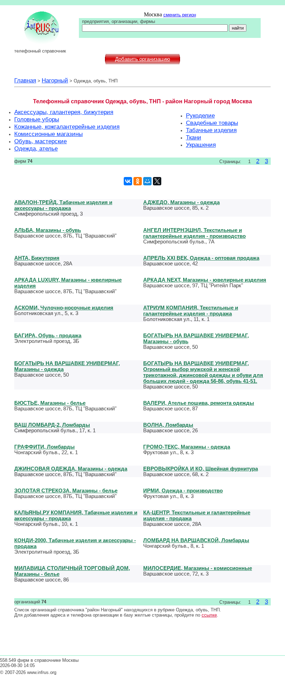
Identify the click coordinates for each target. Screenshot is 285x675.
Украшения (201, 144)
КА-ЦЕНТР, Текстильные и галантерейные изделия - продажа (196, 515)
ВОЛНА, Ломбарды (168, 425)
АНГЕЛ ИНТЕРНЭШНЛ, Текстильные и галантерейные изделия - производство (194, 233)
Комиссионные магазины (48, 133)
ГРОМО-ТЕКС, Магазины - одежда (186, 447)
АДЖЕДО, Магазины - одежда (181, 202)
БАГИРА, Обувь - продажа (47, 335)
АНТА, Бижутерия (36, 258)
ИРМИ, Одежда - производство (183, 490)
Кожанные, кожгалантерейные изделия (67, 126)
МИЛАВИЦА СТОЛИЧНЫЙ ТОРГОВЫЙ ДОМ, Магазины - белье (72, 571)
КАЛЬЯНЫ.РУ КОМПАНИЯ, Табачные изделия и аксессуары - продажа (75, 515)
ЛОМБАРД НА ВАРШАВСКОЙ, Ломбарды (196, 540)
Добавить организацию (142, 59)
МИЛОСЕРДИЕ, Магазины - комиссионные (197, 568)
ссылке (209, 615)
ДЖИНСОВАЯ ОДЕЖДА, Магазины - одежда (70, 469)
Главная (25, 80)
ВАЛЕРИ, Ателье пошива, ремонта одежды (198, 403)
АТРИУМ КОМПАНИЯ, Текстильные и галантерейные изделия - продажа (190, 310)
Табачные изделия (211, 130)
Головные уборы (36, 119)
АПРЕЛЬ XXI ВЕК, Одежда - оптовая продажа (201, 258)
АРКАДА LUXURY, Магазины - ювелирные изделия (68, 283)
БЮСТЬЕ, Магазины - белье (50, 403)
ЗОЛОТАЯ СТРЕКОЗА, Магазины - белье (65, 490)
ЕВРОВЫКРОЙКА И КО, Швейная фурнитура (200, 469)
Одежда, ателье (36, 148)
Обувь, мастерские (40, 141)
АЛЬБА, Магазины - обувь (47, 230)
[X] (157, 181)
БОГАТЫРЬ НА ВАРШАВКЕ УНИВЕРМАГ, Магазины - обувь (196, 338)
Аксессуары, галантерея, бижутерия (63, 112)
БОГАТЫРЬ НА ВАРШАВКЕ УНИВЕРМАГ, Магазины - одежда (67, 366)
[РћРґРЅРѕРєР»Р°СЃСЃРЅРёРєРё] (137, 181)
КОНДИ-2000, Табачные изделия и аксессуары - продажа (75, 543)
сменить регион (179, 14)
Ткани (193, 137)
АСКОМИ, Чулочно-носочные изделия (63, 308)
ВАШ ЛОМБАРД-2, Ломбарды (52, 425)
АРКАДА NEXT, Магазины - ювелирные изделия (204, 280)
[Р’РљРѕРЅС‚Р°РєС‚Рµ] (128, 181)
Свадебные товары (212, 122)
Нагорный (55, 80)
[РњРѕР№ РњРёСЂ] (147, 181)
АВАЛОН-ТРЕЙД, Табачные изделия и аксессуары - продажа (63, 205)
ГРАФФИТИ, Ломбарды (44, 447)
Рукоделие (200, 115)
